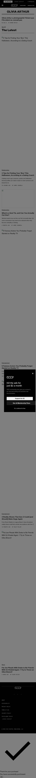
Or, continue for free (19, 408)
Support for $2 (20, 398)
